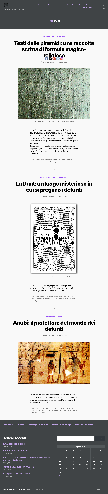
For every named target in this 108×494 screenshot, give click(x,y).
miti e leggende (62, 36)
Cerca (99, 438)
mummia (34, 162)
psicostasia (35, 412)
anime (42, 297)
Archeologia (90, 5)
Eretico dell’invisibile (89, 7)
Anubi (64, 297)
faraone (71, 160)
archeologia (70, 297)
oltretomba (72, 299)
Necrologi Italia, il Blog (17, 489)
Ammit (34, 408)
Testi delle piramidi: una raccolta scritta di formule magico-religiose (54, 49)
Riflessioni (40, 5)
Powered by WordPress (35, 489)
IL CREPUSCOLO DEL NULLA (15, 451)
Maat (66, 299)
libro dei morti (70, 408)
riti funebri (43, 412)
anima (38, 297)
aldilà (33, 160)
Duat (44, 299)
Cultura (79, 5)
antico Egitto (40, 160)
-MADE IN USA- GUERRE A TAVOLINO (19, 467)
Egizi (53, 36)
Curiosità (51, 5)
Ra (38, 301)
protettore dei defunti (70, 410)
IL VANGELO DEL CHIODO (14, 444)
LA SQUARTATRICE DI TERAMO (16, 474)
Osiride (34, 301)
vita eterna (42, 301)
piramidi (40, 162)
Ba (76, 297)
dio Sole (39, 299)
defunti (34, 299)
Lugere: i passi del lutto (66, 5)
